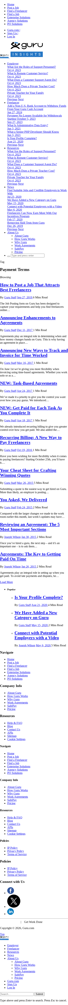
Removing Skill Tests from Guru (26, 222)
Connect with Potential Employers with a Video (34, 206)
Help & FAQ (14, 722)
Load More (6, 582)
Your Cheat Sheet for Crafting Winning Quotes (28, 473)
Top (2, 934)
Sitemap (12, 735)
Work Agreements (25, 245)
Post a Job (13, 7)
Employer (12, 63)
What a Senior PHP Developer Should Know (33, 131)
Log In (11, 36)
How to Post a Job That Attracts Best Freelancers (30, 287)
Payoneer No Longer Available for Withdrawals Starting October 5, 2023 (34, 117)
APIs (10, 732)
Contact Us (13, 729)
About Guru (21, 235)
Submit (39, 994)
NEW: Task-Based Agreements (28, 383)
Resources (13, 148)
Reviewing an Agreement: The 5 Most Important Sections (30, 527)
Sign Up (12, 33)
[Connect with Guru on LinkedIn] (10, 913)
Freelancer (13, 102)
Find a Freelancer (17, 10)
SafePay (19, 248)
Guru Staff (10, 297)
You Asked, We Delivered (23, 499)
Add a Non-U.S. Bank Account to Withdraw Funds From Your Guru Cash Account (36, 107)
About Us (12, 232)
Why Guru (21, 242)
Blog (10, 726)
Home (10, 4)
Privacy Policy (15, 851)
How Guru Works (25, 238)
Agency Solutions (17, 20)
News (10, 187)
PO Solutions (14, 23)
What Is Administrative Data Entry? (27, 125)
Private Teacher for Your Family (25, 92)
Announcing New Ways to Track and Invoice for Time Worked (34, 353)
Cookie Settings (16, 739)
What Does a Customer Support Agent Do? (32, 79)
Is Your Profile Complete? (22, 138)
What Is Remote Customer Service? (27, 73)
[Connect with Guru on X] (13, 906)
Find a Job (13, 14)
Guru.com (13, 30)
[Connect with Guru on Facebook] (10, 892)
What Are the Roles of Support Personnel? (31, 66)
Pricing (19, 251)
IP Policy (12, 847)
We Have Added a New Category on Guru (31, 200)
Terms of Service (17, 854)
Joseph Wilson (12, 536)
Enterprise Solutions (18, 17)
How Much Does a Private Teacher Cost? (31, 86)
